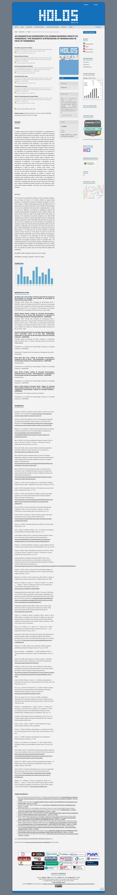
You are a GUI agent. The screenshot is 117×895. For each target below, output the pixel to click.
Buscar (98, 27)
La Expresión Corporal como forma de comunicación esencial (62, 833)
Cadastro (86, 4)
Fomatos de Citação (67, 115)
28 (39, 838)
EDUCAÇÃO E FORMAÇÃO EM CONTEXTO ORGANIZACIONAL (59, 805)
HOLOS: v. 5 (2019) (24, 835)
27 (37, 838)
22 (29, 838)
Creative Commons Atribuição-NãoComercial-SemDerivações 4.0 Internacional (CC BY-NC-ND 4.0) (69, 884)
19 (24, 838)
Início (16, 27)
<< (15, 838)
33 (47, 838)
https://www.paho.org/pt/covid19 (23, 611)
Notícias (63, 27)
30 (42, 838)
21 (27, 838)
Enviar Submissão (89, 32)
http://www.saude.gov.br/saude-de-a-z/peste (27, 452)
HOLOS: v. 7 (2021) (68, 832)
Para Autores (86, 64)
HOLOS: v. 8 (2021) (53, 814)
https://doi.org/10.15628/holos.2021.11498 (26, 108)
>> (52, 838)
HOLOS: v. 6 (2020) (32, 803)
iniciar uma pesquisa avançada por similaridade (37, 842)
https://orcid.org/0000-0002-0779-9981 (26, 103)
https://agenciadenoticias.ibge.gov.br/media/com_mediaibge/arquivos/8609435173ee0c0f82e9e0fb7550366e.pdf (45, 566)
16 (19, 838)
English (87, 46)
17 (21, 838)
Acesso (96, 4)
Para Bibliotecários (87, 67)
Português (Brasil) (89, 44)
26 (36, 838)
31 (44, 838)
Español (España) (89, 49)
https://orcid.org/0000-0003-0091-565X (26, 83)
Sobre (71, 27)
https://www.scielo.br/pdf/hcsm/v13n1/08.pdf (27, 663)
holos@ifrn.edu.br (60, 882)
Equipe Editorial (39, 27)
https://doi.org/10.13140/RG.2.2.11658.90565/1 (27, 588)
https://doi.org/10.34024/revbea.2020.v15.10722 (27, 693)
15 (18, 838)
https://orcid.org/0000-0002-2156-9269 (26, 63)
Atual (22, 27)
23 (31, 838)
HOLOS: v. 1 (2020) (71, 824)
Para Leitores (86, 62)
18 (22, 838)
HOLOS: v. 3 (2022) (60, 819)
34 (49, 838)
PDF (63, 78)
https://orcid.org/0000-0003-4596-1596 (26, 73)
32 (46, 838)
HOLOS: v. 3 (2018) (23, 806)
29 (41, 838)
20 (26, 838)
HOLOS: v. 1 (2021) (50, 811)
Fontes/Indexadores (52, 27)
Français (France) (89, 51)
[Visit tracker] (83, 175)
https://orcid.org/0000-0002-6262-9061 (26, 93)
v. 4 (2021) (28, 32)
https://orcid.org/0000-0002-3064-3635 (26, 53)
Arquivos (29, 27)
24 (32, 838)
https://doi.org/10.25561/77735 (38, 786)
